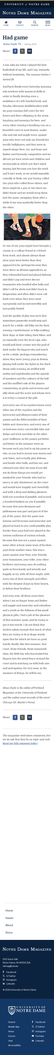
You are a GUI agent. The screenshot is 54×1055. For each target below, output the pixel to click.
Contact (20, 25)
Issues (9, 918)
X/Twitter (11, 976)
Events (11, 1036)
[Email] (29, 51)
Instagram (11, 980)
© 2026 (6, 989)
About (9, 925)
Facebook (11, 972)
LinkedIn (10, 983)
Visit (10, 1040)
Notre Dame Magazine (27, 12)
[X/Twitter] (22, 51)
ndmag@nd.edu (10, 966)
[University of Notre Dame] (27, 1010)
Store (9, 932)
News (11, 1031)
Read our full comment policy (20, 743)
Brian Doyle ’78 (12, 44)
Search (34, 25)
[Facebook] (15, 51)
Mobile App (13, 1026)
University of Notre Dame (27, 4)
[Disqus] (27, 785)
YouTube (39, 1036)
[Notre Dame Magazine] (27, 949)
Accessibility (14, 1045)
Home (6, 25)
